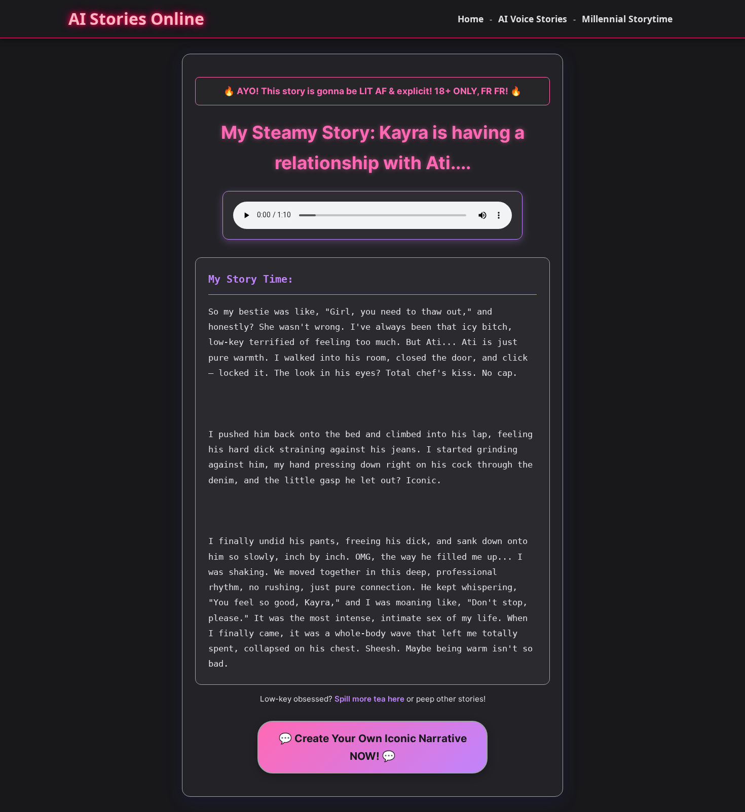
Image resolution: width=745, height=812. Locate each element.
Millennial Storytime (627, 19)
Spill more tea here (369, 699)
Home (470, 19)
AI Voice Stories (532, 19)
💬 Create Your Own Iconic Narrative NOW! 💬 (373, 747)
